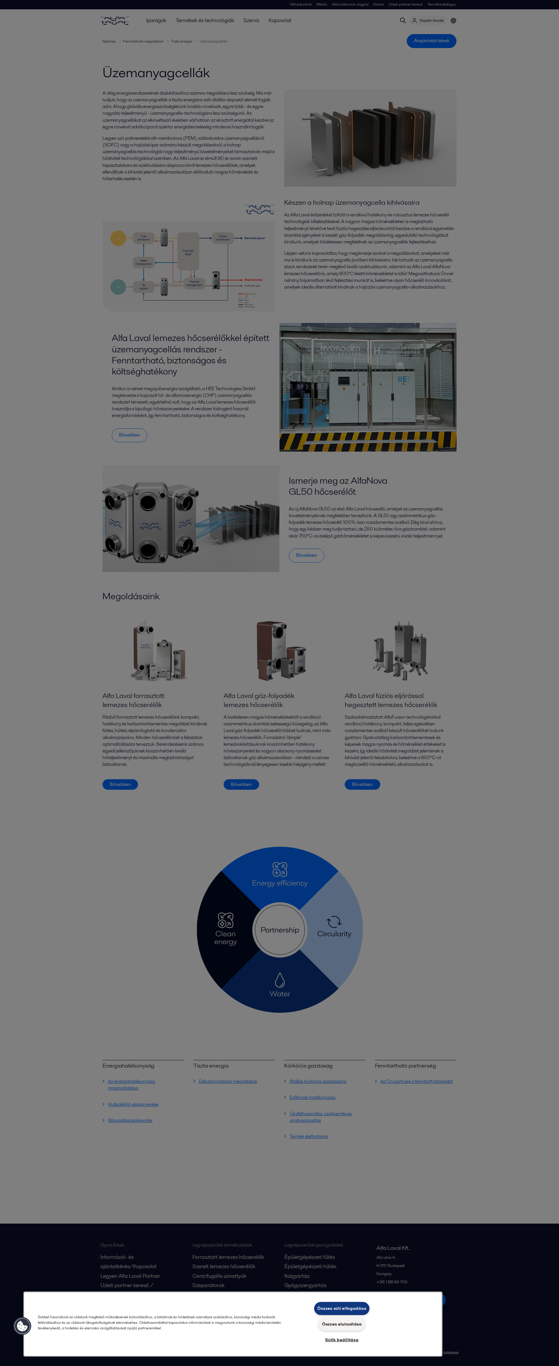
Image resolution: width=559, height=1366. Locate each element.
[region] (233, 1324)
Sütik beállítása (342, 1340)
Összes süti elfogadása (341, 1308)
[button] (22, 1326)
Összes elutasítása (342, 1324)
